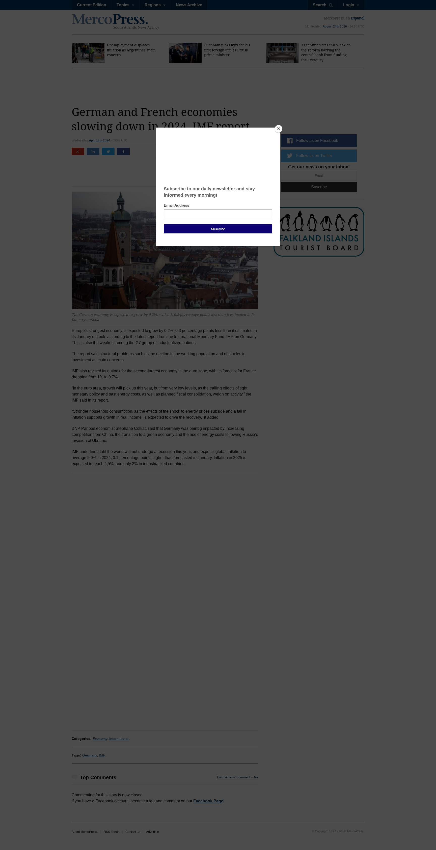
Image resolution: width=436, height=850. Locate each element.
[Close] (278, 129)
